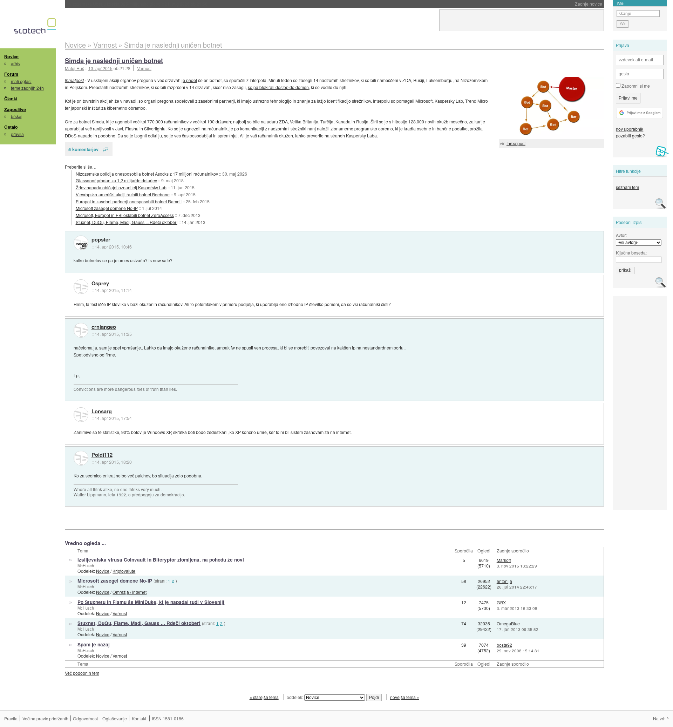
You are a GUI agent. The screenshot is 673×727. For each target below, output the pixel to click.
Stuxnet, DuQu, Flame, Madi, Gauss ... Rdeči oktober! (126, 222)
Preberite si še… (80, 167)
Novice (11, 56)
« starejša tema (264, 697)
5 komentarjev (83, 149)
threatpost (516, 143)
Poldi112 (102, 454)
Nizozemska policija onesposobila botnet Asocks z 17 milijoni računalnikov (147, 174)
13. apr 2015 (100, 68)
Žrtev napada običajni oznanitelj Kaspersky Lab (121, 187)
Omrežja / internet (130, 592)
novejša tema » (404, 697)
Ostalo (11, 127)
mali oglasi (21, 81)
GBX (501, 602)
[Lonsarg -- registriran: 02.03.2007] (81, 414)
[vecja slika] (551, 108)
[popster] (81, 243)
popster (100, 239)
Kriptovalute (124, 571)
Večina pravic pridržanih (45, 718)
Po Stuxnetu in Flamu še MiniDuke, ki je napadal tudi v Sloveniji (150, 602)
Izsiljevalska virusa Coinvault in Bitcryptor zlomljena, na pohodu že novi (160, 559)
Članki (10, 98)
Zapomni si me (635, 86)
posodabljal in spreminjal (214, 135)
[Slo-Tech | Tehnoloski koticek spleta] (36, 27)
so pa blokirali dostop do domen (278, 87)
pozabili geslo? (630, 135)
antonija (504, 581)
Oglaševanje (114, 718)
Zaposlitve (15, 109)
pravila (17, 134)
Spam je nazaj (93, 644)
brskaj (16, 116)
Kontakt (139, 718)
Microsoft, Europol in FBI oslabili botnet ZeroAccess (125, 215)
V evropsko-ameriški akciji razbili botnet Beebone (123, 194)
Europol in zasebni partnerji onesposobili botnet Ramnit (129, 201)
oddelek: (295, 697)
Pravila (11, 718)
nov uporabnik (629, 129)
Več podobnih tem (82, 673)
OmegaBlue (508, 623)
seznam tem (627, 187)
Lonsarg (101, 411)
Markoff (504, 560)
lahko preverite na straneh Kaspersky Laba (336, 135)
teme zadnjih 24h (27, 88)
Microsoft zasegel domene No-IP (107, 208)
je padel (189, 80)
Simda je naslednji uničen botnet (114, 60)
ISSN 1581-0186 (168, 718)
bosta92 (504, 645)
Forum (11, 74)
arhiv (15, 63)
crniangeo (103, 327)
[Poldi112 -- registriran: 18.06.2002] (81, 458)
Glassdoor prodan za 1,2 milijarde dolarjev (116, 180)
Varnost (144, 68)
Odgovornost (85, 718)
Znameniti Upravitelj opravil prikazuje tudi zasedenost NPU (148, 4)
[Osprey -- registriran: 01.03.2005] (81, 286)
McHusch (85, 565)
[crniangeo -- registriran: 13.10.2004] (81, 330)
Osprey (100, 283)
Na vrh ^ (661, 718)
